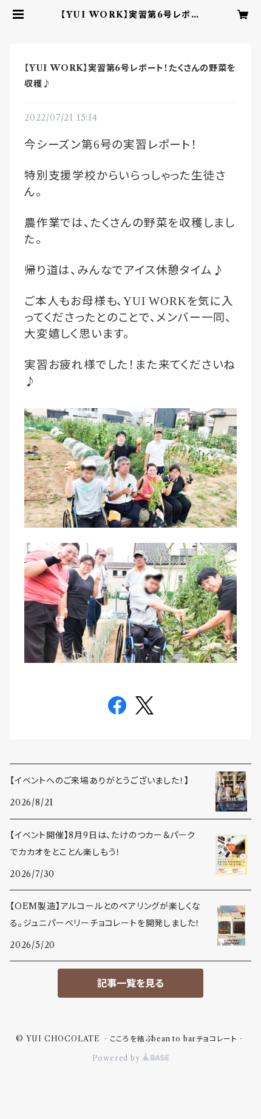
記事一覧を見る (130, 983)
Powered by (117, 1058)
